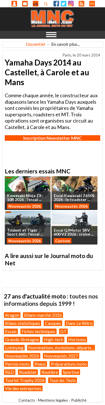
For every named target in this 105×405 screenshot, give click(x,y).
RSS (81, 3)
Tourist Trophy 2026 (25, 380)
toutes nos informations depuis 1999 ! (51, 300)
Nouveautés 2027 (61, 355)
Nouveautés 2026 (24, 206)
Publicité (79, 400)
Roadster (28, 372)
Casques (53, 323)
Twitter (63, 3)
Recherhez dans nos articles (47, 4)
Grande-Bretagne (22, 339)
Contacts (26, 400)
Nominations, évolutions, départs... (61, 347)
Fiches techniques (38, 331)
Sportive (71, 372)
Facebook (56, 3)
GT (63, 331)
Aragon (12, 315)
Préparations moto (69, 363)
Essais (11, 331)
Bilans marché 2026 (43, 315)
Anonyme (14, 3)
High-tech (53, 339)
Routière (49, 372)
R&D (9, 372)
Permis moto (17, 363)
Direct (92, 3)
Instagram (71, 3)
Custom (62, 240)
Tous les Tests (62, 380)
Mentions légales (53, 400)
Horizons (77, 339)
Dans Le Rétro (79, 323)
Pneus (40, 363)
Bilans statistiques (22, 323)
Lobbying (14, 347)
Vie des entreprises (23, 388)
